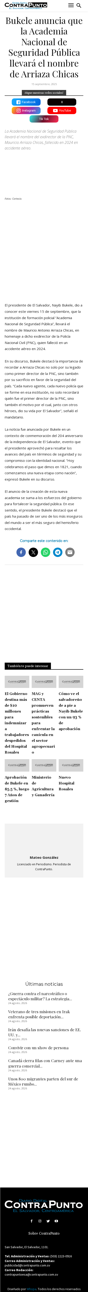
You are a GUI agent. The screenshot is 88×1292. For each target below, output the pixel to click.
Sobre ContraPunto (44, 1233)
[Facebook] (31, 1221)
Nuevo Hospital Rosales (66, 783)
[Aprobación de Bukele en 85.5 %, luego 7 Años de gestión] (17, 765)
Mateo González (44, 857)
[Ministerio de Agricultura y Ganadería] (44, 765)
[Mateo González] (44, 840)
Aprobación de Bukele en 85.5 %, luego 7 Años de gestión (17, 789)
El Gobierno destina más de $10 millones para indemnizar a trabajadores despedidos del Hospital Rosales (17, 723)
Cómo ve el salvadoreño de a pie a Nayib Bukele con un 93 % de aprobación (71, 711)
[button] (78, 5)
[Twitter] (48, 1221)
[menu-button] (71, 5)
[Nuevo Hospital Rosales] (71, 765)
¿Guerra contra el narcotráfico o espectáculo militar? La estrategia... (40, 996)
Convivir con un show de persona (38, 1047)
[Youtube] (56, 1221)
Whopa (31, 1289)
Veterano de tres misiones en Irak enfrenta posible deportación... (39, 1014)
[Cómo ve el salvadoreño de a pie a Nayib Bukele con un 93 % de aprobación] (71, 682)
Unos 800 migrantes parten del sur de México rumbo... (43, 1081)
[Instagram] (40, 1221)
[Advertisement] (44, 251)
